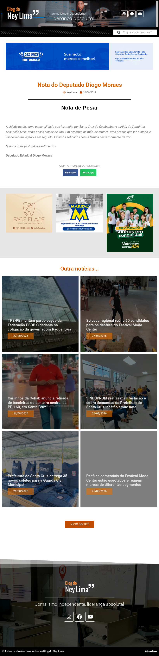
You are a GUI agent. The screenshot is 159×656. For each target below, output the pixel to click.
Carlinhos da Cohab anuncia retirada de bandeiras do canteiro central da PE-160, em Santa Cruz (38, 402)
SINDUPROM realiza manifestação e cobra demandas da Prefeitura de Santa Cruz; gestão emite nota (116, 402)
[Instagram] (124, 13)
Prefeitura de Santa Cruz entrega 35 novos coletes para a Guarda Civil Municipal (37, 480)
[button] (70, 172)
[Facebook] (132, 13)
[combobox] (135, 32)
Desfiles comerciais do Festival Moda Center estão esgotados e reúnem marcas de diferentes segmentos (117, 480)
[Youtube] (140, 13)
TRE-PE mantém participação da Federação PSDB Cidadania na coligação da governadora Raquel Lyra (39, 325)
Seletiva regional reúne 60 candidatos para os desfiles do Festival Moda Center (117, 325)
